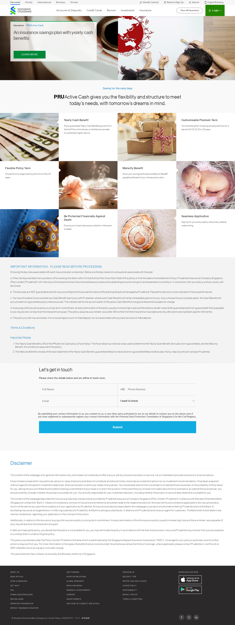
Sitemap (86, 618)
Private (74, 2)
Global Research (75, 581)
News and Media (74, 586)
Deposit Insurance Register (24, 608)
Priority (28, 2)
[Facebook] (181, 617)
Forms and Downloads (21, 595)
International (44, 2)
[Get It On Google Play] (190, 590)
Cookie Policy (130, 586)
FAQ (12, 590)
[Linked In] (196, 617)
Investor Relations (76, 577)
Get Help (14, 586)
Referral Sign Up (175, 2)
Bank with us (16, 577)
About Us (15, 572)
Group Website (74, 599)
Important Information (21, 603)
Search (195, 2)
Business (60, 2)
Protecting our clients (135, 581)
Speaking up (128, 572)
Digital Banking (215, 2)
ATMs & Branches (18, 581)
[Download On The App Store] (190, 579)
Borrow (111, 10)
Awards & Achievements (78, 590)
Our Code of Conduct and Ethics (83, 603)
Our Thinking (73, 572)
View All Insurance (189, 10)
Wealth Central (150, 2)
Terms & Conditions (132, 599)
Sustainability (130, 590)
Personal (15, 2)
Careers (71, 595)
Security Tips (129, 577)
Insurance (145, 10)
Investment (127, 10)
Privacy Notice (130, 595)
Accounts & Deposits (69, 10)
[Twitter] (189, 617)
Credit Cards (94, 10)
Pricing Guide (17, 599)
